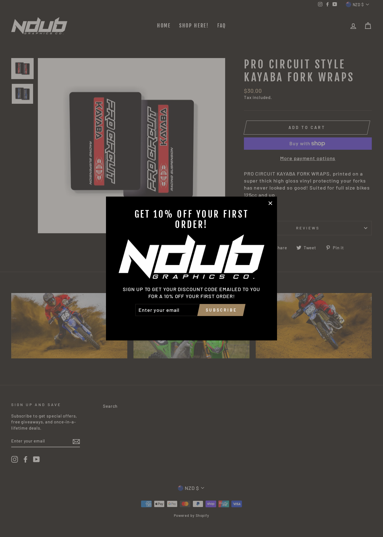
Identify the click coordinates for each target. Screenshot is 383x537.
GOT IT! (191, 324)
